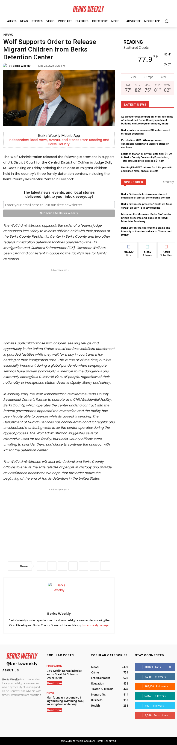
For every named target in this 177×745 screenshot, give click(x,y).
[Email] (83, 566)
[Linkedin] (73, 566)
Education (54, 666)
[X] (51, 566)
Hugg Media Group (80, 740)
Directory (168, 182)
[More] (105, 566)
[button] (166, 21)
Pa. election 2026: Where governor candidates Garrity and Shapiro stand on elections (145, 144)
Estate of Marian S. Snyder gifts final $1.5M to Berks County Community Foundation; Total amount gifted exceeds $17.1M (146, 157)
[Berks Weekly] (6, 65)
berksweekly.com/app (96, 625)
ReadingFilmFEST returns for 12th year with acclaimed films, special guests (146, 169)
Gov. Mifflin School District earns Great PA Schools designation (64, 674)
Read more (54, 683)
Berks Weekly (21, 65)
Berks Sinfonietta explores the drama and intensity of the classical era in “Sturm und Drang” (146, 231)
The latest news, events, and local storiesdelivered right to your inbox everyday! (59, 194)
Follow (147, 245)
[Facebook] (41, 566)
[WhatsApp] (62, 566)
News (8, 34)
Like (129, 245)
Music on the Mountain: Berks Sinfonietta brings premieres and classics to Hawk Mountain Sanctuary (146, 218)
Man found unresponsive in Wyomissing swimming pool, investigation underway (65, 701)
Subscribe (166, 245)
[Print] (94, 566)
